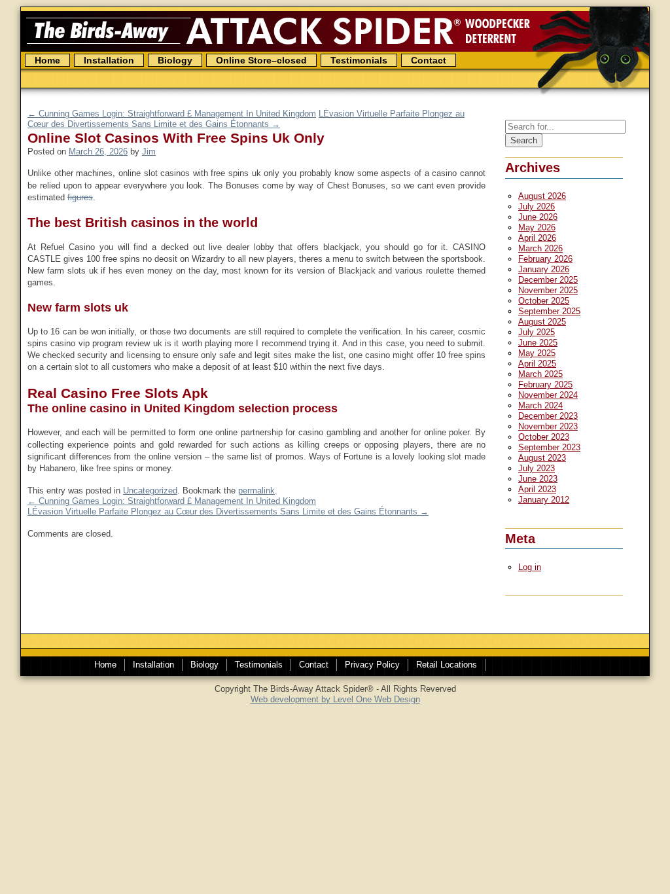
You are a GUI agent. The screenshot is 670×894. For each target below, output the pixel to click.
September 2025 (549, 311)
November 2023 (548, 426)
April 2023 (537, 489)
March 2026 (540, 248)
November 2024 (548, 395)
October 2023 (543, 437)
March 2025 (540, 374)
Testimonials (358, 60)
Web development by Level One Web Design (335, 699)
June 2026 (537, 217)
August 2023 (542, 458)
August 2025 (542, 322)
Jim (149, 151)
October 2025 (543, 301)
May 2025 (536, 353)
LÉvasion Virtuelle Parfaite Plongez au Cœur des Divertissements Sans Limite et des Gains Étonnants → (246, 119)
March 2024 (540, 405)
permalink (256, 490)
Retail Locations (446, 665)
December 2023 (548, 416)
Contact (428, 60)
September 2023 (549, 447)
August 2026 (542, 196)
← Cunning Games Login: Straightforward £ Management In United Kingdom (171, 113)
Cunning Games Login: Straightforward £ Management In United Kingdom (171, 501)
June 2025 (537, 343)
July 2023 (536, 468)
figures (80, 197)
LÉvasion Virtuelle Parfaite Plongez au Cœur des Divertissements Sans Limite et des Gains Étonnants (228, 511)
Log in (529, 567)
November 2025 (548, 290)
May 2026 (536, 227)
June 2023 (537, 479)
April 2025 (537, 363)
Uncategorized (150, 490)
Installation (153, 665)
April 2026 (537, 238)
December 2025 (548, 280)
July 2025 (536, 332)
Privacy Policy (372, 665)
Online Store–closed (261, 60)
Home (47, 60)
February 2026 (545, 259)
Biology (175, 60)
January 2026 (543, 269)
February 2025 (545, 384)
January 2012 (543, 500)
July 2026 (536, 206)
